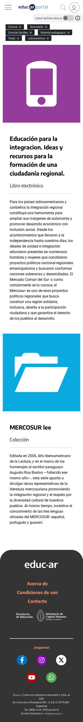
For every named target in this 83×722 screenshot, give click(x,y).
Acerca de (37, 583)
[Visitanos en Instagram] (41, 660)
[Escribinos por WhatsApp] (51, 677)
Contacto (37, 601)
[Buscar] (63, 8)
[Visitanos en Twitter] (61, 660)
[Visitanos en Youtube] (31, 677)
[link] (74, 7)
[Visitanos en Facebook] (22, 660)
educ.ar (19, 695)
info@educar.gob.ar (53, 713)
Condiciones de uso (37, 592)
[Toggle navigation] (4, 2)
